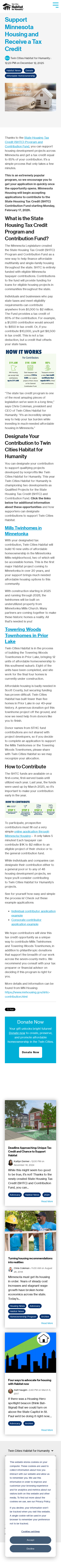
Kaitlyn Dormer (21, 1161)
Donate (29, 70)
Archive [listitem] (45, 1316)
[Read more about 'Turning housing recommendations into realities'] (30, 1231)
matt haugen (20, 1390)
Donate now (17, 1033)
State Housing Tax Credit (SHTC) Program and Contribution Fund (27, 142)
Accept (30, 1540)
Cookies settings (30, 1531)
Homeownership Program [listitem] (23, 1316)
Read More (47, 1201)
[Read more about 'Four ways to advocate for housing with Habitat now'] (30, 1353)
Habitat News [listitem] (32, 1194)
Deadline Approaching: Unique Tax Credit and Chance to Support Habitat (30, 1151)
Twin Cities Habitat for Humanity (30, 58)
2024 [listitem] (47, 1194)
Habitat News (14, 70)
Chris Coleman (21, 1268)
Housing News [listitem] (17, 1306)
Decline (30, 1548)
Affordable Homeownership (21, 75)
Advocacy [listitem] (15, 1194)
